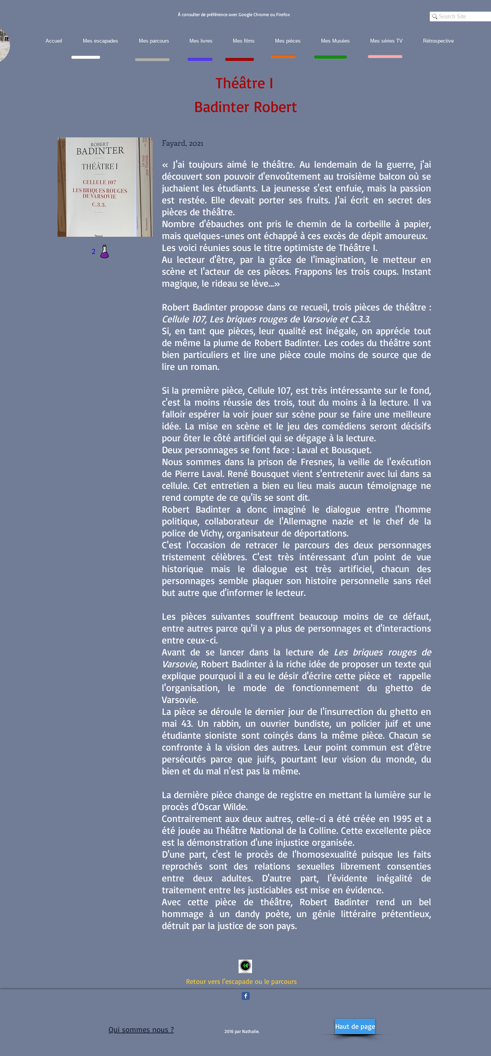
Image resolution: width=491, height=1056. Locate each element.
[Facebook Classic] (246, 996)
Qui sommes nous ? (141, 1029)
